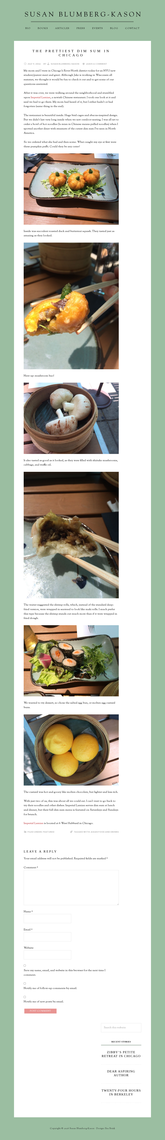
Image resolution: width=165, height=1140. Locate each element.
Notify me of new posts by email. (44, 1002)
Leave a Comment (96, 64)
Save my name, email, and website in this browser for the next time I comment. (64, 973)
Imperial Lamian (40, 97)
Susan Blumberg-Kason (82, 17)
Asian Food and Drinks (105, 832)
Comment (31, 868)
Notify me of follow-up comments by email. (50, 988)
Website (29, 948)
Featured (48, 832)
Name (28, 912)
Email (28, 930)
